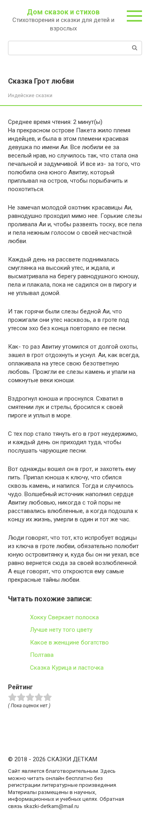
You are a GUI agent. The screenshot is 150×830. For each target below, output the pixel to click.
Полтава (42, 654)
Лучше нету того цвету (61, 629)
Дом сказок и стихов (63, 12)
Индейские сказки (30, 95)
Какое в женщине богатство (69, 642)
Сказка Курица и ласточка (67, 667)
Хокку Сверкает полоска (64, 617)
